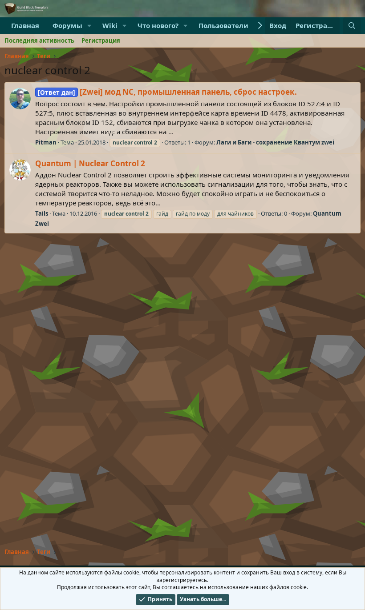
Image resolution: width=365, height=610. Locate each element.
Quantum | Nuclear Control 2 (90, 163)
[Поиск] (352, 25)
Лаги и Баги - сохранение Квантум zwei (275, 142)
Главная (25, 25)
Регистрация (100, 40)
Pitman (46, 142)
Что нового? (158, 25)
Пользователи (223, 25)
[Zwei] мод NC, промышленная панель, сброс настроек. (167, 92)
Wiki (110, 25)
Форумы (67, 25)
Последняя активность (39, 40)
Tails (41, 213)
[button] (89, 25)
